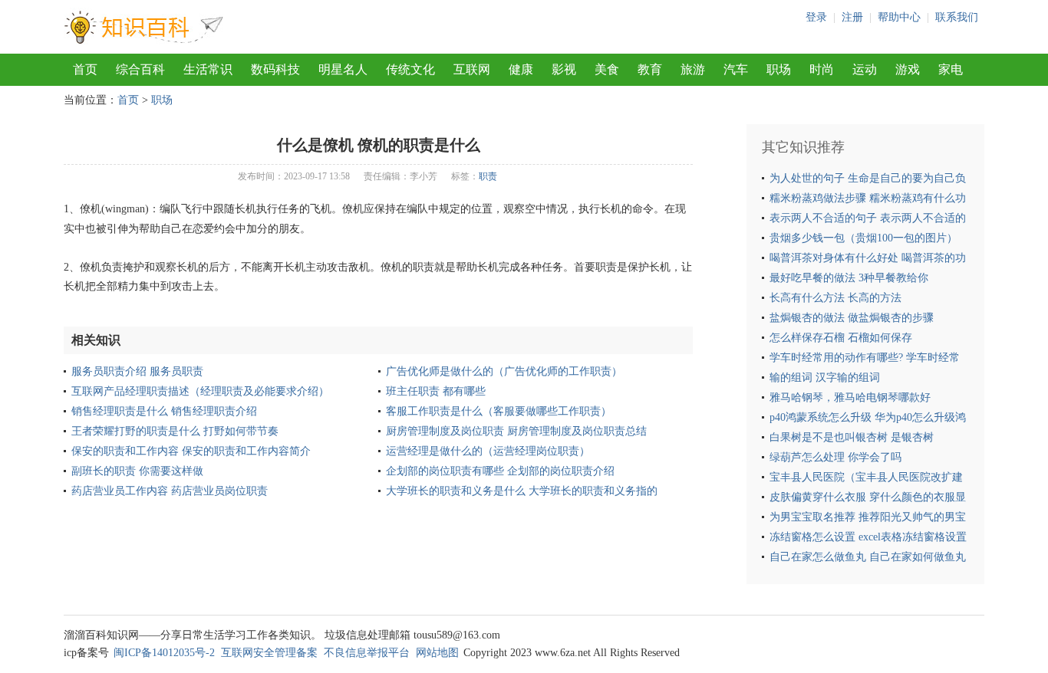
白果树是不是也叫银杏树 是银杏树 (852, 437)
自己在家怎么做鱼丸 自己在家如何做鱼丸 (868, 557)
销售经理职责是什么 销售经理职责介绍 (164, 411)
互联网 (471, 69)
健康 (521, 69)
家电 (950, 69)
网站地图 (437, 652)
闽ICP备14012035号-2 (164, 652)
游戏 (907, 69)
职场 (778, 69)
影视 (564, 69)
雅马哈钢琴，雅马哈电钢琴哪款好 (850, 397)
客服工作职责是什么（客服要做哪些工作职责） (498, 411)
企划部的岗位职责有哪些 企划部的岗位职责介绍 (500, 471)
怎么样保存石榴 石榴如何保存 (841, 337)
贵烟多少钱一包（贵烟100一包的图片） (863, 238)
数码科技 (275, 69)
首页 (85, 69)
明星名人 (342, 69)
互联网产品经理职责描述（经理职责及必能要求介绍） (200, 391)
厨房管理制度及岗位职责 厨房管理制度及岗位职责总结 (516, 431)
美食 (607, 69)
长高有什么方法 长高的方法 (835, 298)
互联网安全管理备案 (269, 652)
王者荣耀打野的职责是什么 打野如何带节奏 (174, 431)
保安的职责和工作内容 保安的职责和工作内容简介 (191, 451)
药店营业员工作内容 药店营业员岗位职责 (169, 491)
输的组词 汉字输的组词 (825, 377)
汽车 (735, 69)
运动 (864, 69)
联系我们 (956, 17)
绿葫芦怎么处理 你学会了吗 (835, 457)
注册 (852, 17)
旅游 (693, 69)
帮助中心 (899, 17)
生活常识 (207, 69)
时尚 (821, 69)
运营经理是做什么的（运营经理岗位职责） (488, 451)
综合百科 (140, 69)
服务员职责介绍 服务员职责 (137, 371)
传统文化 (410, 69)
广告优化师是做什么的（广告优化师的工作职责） (504, 371)
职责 (488, 176)
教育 (650, 69)
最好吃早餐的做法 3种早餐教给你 (849, 278)
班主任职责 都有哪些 (436, 391)
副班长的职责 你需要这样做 (137, 471)
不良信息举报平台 (367, 652)
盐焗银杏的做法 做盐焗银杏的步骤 (852, 317)
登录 (816, 17)
